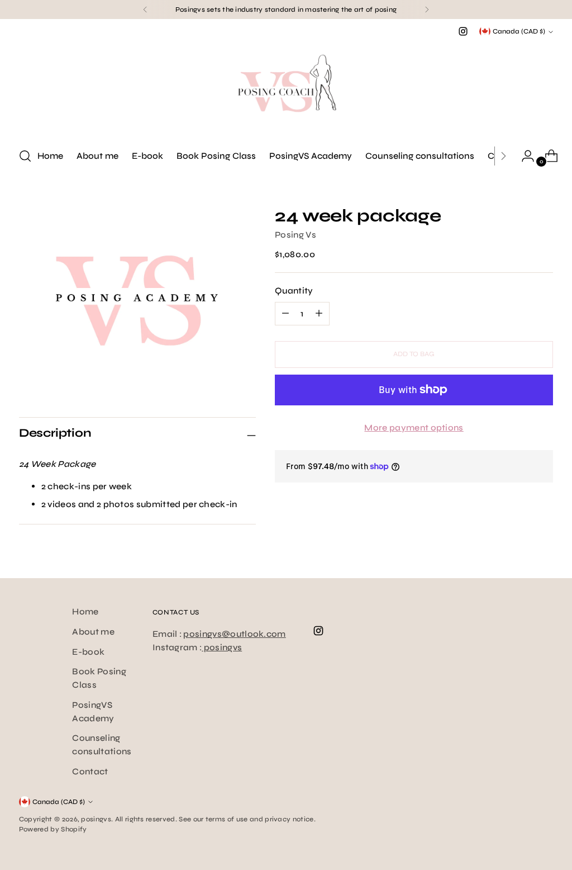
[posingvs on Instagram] (463, 31)
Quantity (294, 290)
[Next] (426, 9)
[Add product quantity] (285, 313)
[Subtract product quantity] (319, 313)
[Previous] (145, 9)
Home (85, 611)
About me (93, 631)
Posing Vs (295, 234)
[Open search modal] (25, 156)
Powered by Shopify (53, 829)
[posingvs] (286, 88)
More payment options (413, 427)
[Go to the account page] (523, 156)
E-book (88, 651)
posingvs (222, 647)
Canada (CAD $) (519, 31)
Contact (90, 771)
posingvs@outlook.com (234, 633)
